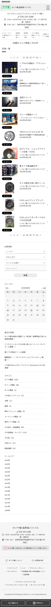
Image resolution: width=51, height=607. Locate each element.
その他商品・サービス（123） (16, 432)
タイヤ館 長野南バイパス (21, 7)
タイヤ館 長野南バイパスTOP (36, 35)
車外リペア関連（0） (13, 422)
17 (24, 57)
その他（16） (10, 437)
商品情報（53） (11, 448)
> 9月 (44, 288)
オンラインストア (36, 585)
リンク (23, 568)
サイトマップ (12, 568)
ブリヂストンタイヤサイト (24, 582)
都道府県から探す (18, 35)
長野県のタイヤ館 (26, 35)
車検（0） (8, 406)
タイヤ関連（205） (12, 379)
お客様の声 (39, 560)
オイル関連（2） (11, 390)
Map (26, 27)
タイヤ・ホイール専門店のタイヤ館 (7, 35)
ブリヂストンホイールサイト (15, 585)
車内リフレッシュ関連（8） (15, 411)
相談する (15, 603)
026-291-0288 (26, 16)
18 (27, 57)
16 (8, 310)
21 (37, 57)
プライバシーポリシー (37, 568)
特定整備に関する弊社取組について (33, 571)
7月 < (7, 288)
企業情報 (26, 574)
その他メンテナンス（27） (15, 395)
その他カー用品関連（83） (15, 427)
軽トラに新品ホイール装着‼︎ (15, 352)
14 (37, 305)
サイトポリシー (13, 571)
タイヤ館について (15, 560)
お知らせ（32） (11, 443)
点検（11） (9, 400)
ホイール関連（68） (12, 385)
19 (30, 57)
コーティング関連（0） (13, 416)
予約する (39, 603)
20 (31, 310)
